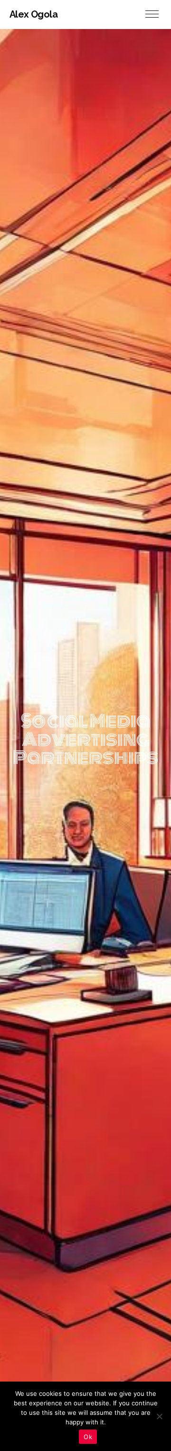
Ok (88, 1437)
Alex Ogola (33, 14)
